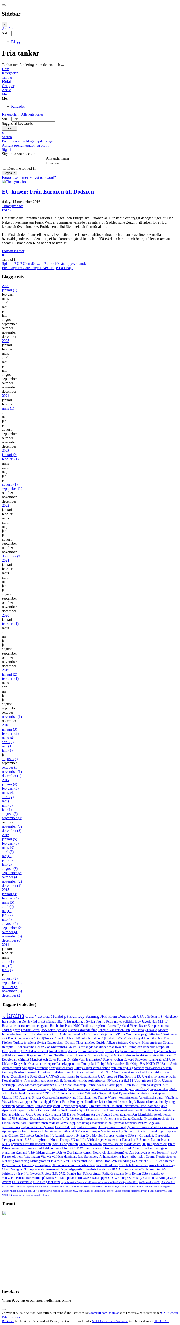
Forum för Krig (67, 1059)
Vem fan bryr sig (122, 1068)
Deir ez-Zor (64, 1152)
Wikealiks (84, 1186)
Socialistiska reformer (133, 1165)
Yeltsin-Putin (60, 1102)
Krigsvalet (20, 1064)
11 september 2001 (82, 1161)
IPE (16, 1097)
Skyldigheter (169, 1016)
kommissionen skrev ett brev (56, 1186)
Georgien (135, 1042)
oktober (10, 767)
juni (7, 750)
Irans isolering (11, 1021)
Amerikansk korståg (162, 1165)
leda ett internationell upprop (100, 1190)
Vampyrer (116, 1186)
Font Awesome (118, 1321)
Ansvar (72, 1051)
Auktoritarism (97, 1080)
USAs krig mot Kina (46, 1182)
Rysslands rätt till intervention (31, 1144)
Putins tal (68, 1131)
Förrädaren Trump (14, 1089)
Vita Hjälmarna (44, 1038)
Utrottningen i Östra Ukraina (153, 1080)
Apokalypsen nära (14, 1131)
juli (7, 809)
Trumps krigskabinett (153, 1085)
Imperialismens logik (122, 1102)
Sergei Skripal (108, 1093)
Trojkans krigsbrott (94, 1026)
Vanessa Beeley (113, 1144)
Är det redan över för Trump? (156, 1055)
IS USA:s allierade (161, 1161)
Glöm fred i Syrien (91, 1051)
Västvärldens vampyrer (17, 1102)
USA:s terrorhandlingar (149, 1131)
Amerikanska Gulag (117, 1118)
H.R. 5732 (59, 1173)
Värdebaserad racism (164, 1127)
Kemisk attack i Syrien (132, 1186)
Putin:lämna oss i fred (116, 1148)
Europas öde (97, 1131)
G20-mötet (27, 1135)
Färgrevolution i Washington (21, 1156)
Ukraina (13, 1015)
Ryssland (21, 1152)
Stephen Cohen (113, 1059)
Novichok (99, 1152)
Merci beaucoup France (80, 1085)
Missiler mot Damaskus (120, 1140)
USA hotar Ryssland (54, 1030)
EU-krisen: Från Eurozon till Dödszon (48, 192)
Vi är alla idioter (107, 1165)
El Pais (109, 1051)
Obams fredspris (122, 1190)
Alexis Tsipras (25, 1106)
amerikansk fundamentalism (78, 1076)
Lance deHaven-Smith (100, 1186)
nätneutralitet (54, 1021)
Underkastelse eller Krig (121, 1064)
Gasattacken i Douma (61, 1042)
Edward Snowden (135, 1059)
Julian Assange (51, 1131)
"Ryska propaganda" (74, 1106)
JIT (73, 1127)
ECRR (54, 1093)
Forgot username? (15, 177)
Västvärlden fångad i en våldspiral (140, 1038)
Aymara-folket (11, 1068)
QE (144, 1144)
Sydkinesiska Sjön (73, 1110)
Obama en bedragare (42, 1064)
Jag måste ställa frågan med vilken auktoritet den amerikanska (90, 1182)
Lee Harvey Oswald (144, 1030)
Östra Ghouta (35, 1114)
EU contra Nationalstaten (153, 1140)
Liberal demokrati (14, 1123)
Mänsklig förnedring (15, 1161)
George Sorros (128, 1178)
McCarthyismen (124, 1055)
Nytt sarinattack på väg (159, 1118)
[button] (90, 94)
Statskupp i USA (13, 1085)
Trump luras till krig (112, 1127)
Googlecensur (24, 1038)
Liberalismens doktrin (43, 1034)
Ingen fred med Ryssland (37, 1127)
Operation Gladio (90, 1144)
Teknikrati (155, 1059)
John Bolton (133, 1173)
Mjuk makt (59, 1089)
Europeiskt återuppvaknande (65, 264)
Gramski (137, 1118)
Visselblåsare (138, 1026)
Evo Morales (94, 1135)
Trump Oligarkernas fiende (92, 1068)
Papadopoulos (159, 1089)
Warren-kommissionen (123, 1097)
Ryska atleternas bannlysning (156, 1102)
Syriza (128, 1131)
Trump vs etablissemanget (41, 1169)
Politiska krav (132, 1021)
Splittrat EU (10, 264)
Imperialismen (93, 1118)
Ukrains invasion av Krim (159, 1076)
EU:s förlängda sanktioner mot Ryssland (99, 1047)
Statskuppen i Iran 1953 (122, 1085)
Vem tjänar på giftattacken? (144, 1034)
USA (75, 1190)
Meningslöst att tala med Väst (49, 1161)
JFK (103, 1016)
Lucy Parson (53, 1118)
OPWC (64, 1123)
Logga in (9, 173)
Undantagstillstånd (72, 1093)
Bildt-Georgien (61, 1072)
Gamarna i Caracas (23, 1148)
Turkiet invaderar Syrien (29, 1042)
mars (8, 408)
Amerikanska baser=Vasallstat (158, 1097)
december (11, 556)
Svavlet (139, 1068)
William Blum (60, 1148)
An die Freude (100, 1114)
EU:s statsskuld (22, 1182)
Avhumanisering (110, 1156)
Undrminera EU (61, 1047)
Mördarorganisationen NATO (44, 1085)
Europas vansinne (115, 1135)
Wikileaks (91, 1093)
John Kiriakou (90, 1038)
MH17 (6, 1144)
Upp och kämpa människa (87, 1123)
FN (167, 1152)
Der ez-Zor (42, 1047)
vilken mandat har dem (21, 1190)
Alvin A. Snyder (30, 1097)
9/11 (165, 1059)
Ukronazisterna (24, 1047)
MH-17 (163, 1021)
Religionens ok (157, 1144)
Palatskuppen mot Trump (73, 1064)
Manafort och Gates (43, 1059)
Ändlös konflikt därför (149, 1182)
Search (9, 128)
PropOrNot (103, 1072)
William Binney (90, 1148)
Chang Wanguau (12, 1169)
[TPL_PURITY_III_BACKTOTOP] (4, 1309)
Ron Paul (22, 1034)
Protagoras (77, 1102)
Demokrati (127, 1016)
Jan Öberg (142, 1089)
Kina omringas (152, 1042)
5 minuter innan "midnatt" (106, 1106)
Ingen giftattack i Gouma (138, 1156)
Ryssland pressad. (25, 1072)
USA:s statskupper (95, 1178)
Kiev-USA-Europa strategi (89, 1034)
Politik (6, 210)
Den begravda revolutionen (147, 1152)
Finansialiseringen (39, 1089)
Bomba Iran (74, 1173)
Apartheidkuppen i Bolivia (19, 1110)
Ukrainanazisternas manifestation (73, 1165)
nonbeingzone (40, 1026)
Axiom (6, 1182)
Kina (108, 1123)
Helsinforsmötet (117, 1152)
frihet (47, 1195)
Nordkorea (131, 1106)
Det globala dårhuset (15, 1059)
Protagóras (33, 1131)
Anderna (65, 1034)
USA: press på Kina (111, 1076)
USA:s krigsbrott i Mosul (42, 1140)
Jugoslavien (149, 1021)
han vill (38, 1186)
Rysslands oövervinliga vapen (158, 1178)
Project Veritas (11, 1165)
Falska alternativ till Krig (160, 1190)
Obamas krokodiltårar (82, 1030)
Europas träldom (49, 1110)
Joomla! (114, 1312)
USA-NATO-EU (150, 1064)
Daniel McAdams (78, 1114)
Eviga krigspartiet (71, 1169)
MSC (76, 1026)
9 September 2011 (129, 1182)
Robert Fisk (139, 1148)
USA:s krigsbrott (83, 1072)
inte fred (75, 1186)
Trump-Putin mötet (109, 1021)
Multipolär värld (71, 1178)
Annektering (115, 1131)
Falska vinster (92, 1173)
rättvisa (82, 1190)
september (12, 489)
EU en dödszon (31, 264)
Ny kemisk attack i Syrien (67, 1135)
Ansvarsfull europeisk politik (43, 1080)
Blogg (15, 42)
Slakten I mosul (87, 1127)
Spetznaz (118, 1123)
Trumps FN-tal (69, 1140)
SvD (114, 1161)
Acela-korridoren (79, 1089)
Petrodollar (23, 1178)
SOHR (110, 1169)
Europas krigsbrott (47, 1106)
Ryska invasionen (138, 1127)
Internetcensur (82, 1152)
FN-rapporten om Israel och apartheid (26, 1195)
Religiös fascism (113, 1173)
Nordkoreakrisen (96, 1102)
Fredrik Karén (30, 1030)
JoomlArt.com (98, 1312)
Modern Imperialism (62, 1190)
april (8, 742)
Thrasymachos (12, 206)
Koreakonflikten (12, 1080)
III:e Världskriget (92, 1140)
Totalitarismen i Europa (70, 1055)
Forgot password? (42, 177)
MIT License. (100, 1321)
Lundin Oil (58, 1114)
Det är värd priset (33, 1021)
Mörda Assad (132, 1144)
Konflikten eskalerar (161, 1110)
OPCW (112, 1178)
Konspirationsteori (61, 1068)
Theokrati (61, 1038)
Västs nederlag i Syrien (79, 1021)
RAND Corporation (65, 1144)
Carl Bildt (43, 1148)
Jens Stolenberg (88, 1156)
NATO (5, 1195)
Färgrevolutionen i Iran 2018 (134, 1051)
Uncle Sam (42, 1135)
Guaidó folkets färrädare (112, 1042)
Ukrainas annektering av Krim (127, 1110)
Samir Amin (169, 1064)
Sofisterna (81, 1131)
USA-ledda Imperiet (34, 1051)
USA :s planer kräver (42, 1190)
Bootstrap (8, 1321)
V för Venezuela (72, 1118)
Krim (112, 1016)
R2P (47, 1114)
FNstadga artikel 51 (120, 1080)
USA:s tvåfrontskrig (141, 1135)
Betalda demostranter (16, 1026)
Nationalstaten (150, 1186)
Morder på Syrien (139, 1190)
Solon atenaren (121, 1114)
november (12, 717)
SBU (174, 1152)
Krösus (101, 1085)
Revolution (103, 1161)
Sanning (92, 1016)
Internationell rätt (75, 1080)
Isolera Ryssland (118, 1026)
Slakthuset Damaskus (30, 1118)
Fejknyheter (108, 1038)
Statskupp (8, 1106)
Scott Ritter (37, 1076)
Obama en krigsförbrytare (59, 1097)
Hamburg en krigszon (36, 1165)
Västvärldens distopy (42, 1152)
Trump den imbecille (141, 1047)
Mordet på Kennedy (68, 1016)
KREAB (74, 1038)
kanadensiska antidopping (22, 1186)
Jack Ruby (98, 1064)
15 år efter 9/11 (168, 1182)
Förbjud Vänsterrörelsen (114, 1030)
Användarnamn (57, 158)
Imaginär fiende (94, 1169)
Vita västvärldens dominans (59, 1156)
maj (7, 746)
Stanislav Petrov (136, 1123)
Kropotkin (163, 1047)
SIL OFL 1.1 (161, 1321)
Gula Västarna (37, 1016)
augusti (10, 484)
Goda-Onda (62, 1127)
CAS (119, 1169)
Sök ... (6, 33)
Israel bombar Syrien (153, 1106)
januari (9, 290)
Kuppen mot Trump (40, 1055)
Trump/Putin (116, 1034)
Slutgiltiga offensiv (35, 1068)
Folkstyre (44, 1072)
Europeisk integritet (100, 1055)
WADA (5, 1186)
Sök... (6, 119)
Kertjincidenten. (166, 1156)
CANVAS (52, 1076)
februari (10, 459)
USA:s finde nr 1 (148, 1016)
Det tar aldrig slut (13, 1114)
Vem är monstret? (90, 1059)
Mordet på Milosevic (45, 1178)
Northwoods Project (37, 1173)
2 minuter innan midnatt (43, 1123)
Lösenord (53, 163)
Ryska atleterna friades (134, 1093)
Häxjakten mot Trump (92, 1097)
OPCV (74, 1148)
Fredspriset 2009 (134, 1169)
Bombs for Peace (61, 1026)
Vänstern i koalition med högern (112, 1089)
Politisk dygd (42, 1102)
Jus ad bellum (58, 1051)
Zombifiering (20, 1076)
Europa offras (11, 1051)
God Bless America (126, 1072)
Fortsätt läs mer (13, 251)
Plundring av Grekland (133, 1161)
